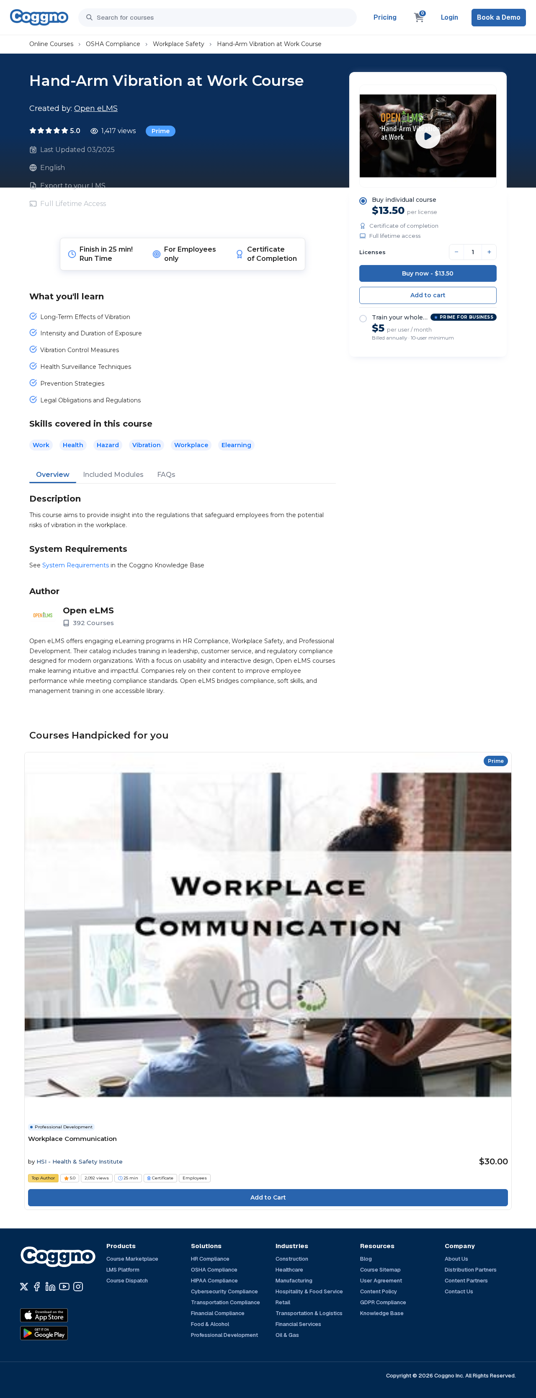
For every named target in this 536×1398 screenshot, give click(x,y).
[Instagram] (78, 1287)
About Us (456, 1258)
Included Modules (113, 475)
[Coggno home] (39, 17)
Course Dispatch (127, 1280)
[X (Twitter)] (24, 1286)
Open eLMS (96, 108)
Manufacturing (294, 1280)
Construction (292, 1258)
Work (41, 445)
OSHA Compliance (113, 44)
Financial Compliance (218, 1313)
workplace (191, 445)
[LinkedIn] (50, 1287)
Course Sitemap (380, 1269)
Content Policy (378, 1291)
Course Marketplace (132, 1258)
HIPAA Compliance (214, 1280)
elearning (236, 445)
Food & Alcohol (210, 1324)
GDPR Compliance (383, 1302)
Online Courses (51, 44)
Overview (53, 475)
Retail (283, 1302)
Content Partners (466, 1280)
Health (73, 445)
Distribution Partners (471, 1269)
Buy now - (428, 273)
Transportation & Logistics (309, 1313)
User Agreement (381, 1280)
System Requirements (75, 565)
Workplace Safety (178, 44)
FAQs (166, 475)
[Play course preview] (428, 136)
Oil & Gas (287, 1335)
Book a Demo (499, 17)
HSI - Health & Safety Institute (79, 1161)
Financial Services (298, 1324)
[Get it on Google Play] (62, 1333)
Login (449, 17)
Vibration (146, 445)
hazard (108, 445)
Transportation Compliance (225, 1302)
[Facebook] (36, 1287)
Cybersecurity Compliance (224, 1291)
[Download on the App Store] (62, 1315)
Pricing (385, 17)
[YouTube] (64, 1287)
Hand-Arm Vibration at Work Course (269, 44)
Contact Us (459, 1291)
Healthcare (289, 1269)
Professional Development (224, 1335)
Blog (366, 1258)
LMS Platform (122, 1269)
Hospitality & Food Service (309, 1291)
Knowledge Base (382, 1313)
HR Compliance (210, 1258)
